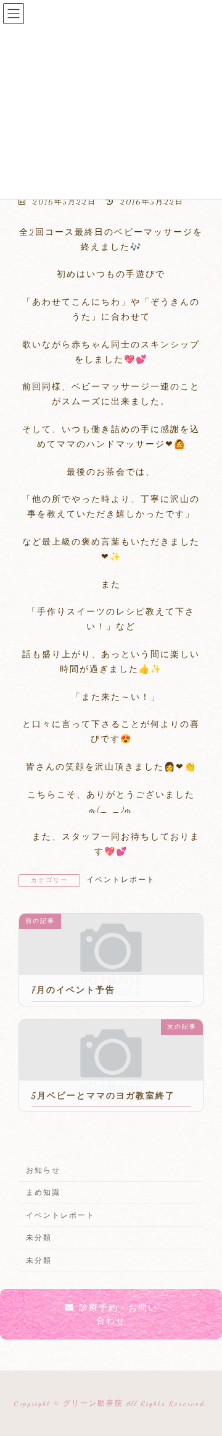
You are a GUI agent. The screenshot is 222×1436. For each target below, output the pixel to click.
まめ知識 (43, 1192)
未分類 (39, 1237)
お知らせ (43, 1169)
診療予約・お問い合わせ (118, 1314)
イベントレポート (120, 879)
